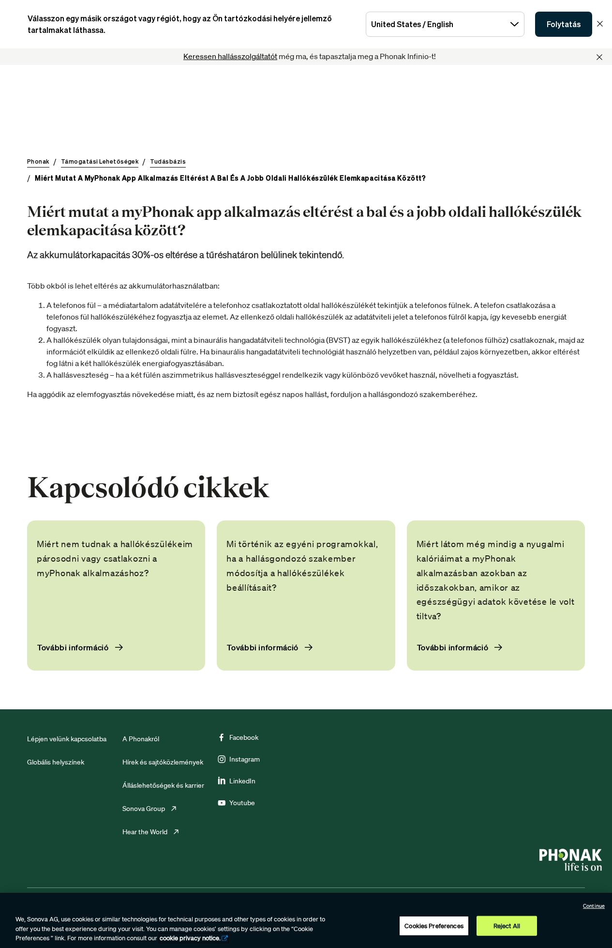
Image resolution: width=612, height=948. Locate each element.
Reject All (506, 925)
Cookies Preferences (433, 925)
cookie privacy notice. (190, 938)
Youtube (242, 802)
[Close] (599, 57)
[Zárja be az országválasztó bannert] (600, 23)
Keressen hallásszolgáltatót (230, 56)
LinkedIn (242, 781)
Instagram (244, 759)
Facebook (243, 737)
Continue (594, 906)
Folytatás (564, 24)
